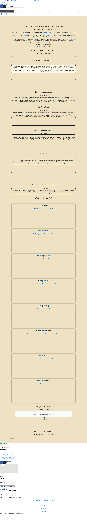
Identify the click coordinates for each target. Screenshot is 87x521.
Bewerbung (53, 500)
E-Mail (1, 484)
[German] (7, 2)
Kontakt (65, 11)
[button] (8, 461)
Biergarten (42, 34)
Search (7, 6)
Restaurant (13, 35)
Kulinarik (50, 11)
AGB (33, 500)
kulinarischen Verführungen (47, 32)
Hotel (7, 11)
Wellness (36, 11)
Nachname (2, 482)
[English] (9, 2)
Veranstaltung (25, 35)
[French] (11, 2)
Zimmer (21, 11)
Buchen (79, 11)
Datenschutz (38, 500)
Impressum (46, 500)
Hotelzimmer (73, 39)
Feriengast (48, 35)
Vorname (2, 480)
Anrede (1, 476)
